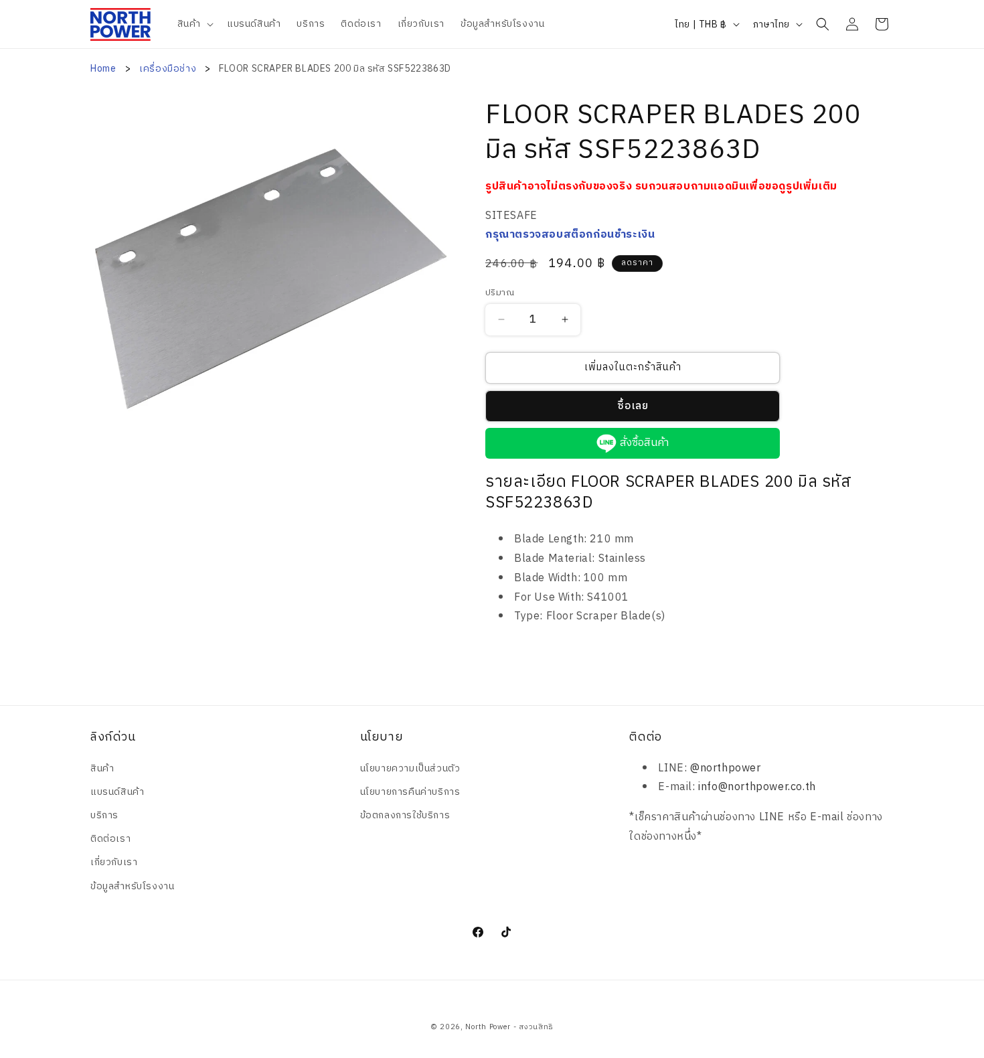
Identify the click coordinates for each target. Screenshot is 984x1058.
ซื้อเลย (633, 406)
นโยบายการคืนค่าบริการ (410, 792)
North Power (488, 1027)
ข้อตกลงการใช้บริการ (405, 815)
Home (103, 68)
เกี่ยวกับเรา (113, 862)
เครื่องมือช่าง (169, 68)
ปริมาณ (499, 293)
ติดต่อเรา (110, 838)
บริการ (104, 815)
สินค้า (102, 768)
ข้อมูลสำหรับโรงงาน (132, 886)
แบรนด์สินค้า (117, 792)
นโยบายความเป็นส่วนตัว (410, 768)
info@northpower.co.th (757, 787)
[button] (194, 24)
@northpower (725, 768)
